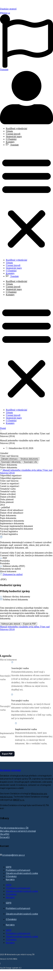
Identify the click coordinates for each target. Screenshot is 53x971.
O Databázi (11, 139)
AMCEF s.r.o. (19, 800)
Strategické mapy (14, 136)
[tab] (9, 458)
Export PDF (7, 754)
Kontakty (10, 142)
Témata (9, 131)
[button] (26, 202)
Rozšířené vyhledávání (16, 128)
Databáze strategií (8, 9)
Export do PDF (29, 624)
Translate (14, 144)
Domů (3, 428)
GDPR (8, 867)
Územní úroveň (13, 134)
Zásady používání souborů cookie (22, 873)
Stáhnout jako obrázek (10, 624)
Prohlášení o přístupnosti (18, 870)
